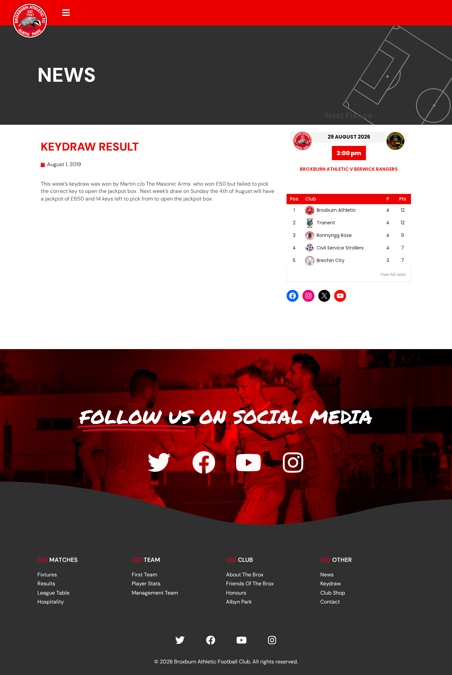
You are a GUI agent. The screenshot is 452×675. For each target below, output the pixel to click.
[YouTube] (340, 296)
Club (310, 199)
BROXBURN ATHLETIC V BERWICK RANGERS (349, 169)
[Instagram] (308, 296)
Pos (294, 199)
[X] (324, 296)
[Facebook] (292, 296)
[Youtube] (248, 462)
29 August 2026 (349, 136)
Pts (402, 199)
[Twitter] (159, 462)
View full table (393, 274)
